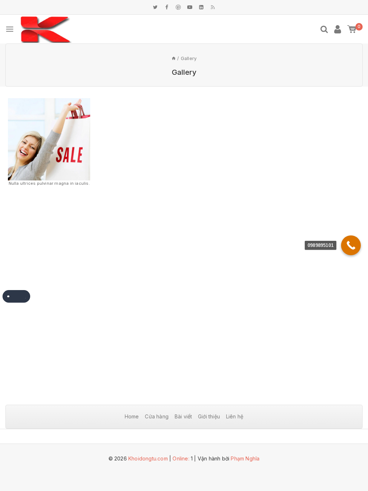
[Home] (173, 58)
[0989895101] (351, 245)
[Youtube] (190, 7)
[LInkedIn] (201, 7)
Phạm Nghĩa (245, 458)
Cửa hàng (157, 416)
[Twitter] (155, 7)
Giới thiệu (209, 416)
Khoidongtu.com (148, 458)
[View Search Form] (324, 29)
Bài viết (183, 416)
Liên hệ (234, 416)
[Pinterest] (178, 7)
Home (132, 416)
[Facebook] (167, 7)
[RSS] (213, 7)
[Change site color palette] (16, 296)
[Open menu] (9, 29)
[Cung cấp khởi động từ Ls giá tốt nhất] (46, 29)
